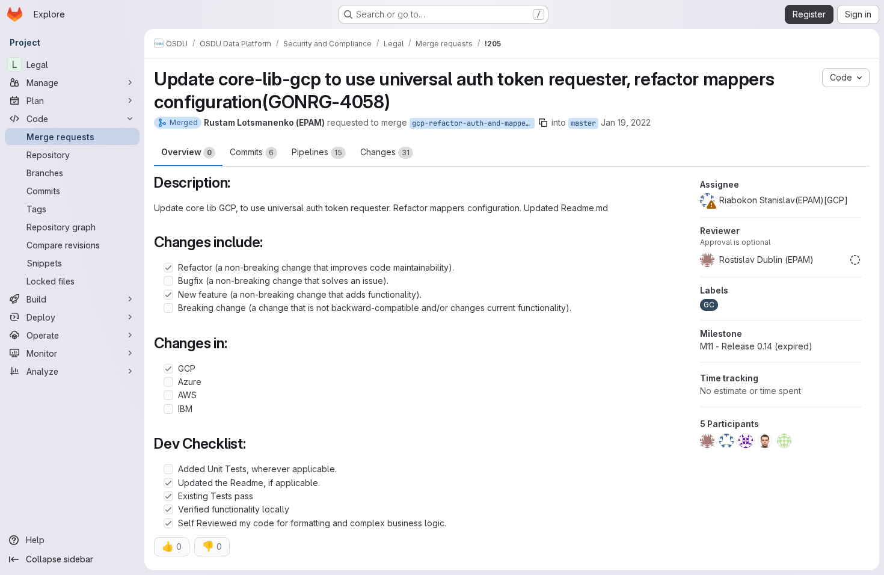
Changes (385, 152)
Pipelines (317, 152)
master (583, 123)
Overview (186, 152)
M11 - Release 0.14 (756, 346)
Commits (252, 152)
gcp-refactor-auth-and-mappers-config (473, 123)
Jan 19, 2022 (626, 122)
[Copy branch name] (543, 122)
